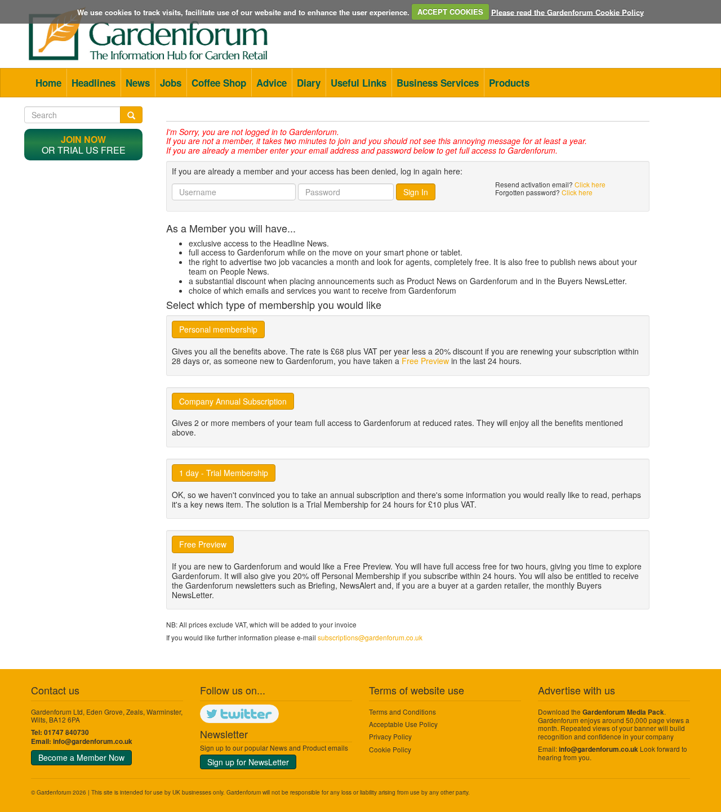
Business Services (438, 82)
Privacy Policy (390, 736)
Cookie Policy (390, 749)
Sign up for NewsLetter (248, 762)
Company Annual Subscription (233, 401)
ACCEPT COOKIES (450, 11)
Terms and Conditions (402, 711)
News (138, 82)
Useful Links (358, 82)
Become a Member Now (81, 757)
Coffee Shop (219, 82)
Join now (83, 139)
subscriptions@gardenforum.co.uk (370, 637)
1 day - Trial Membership (223, 472)
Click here (590, 184)
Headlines (93, 82)
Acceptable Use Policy (403, 724)
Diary (309, 82)
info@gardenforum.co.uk (92, 741)
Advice (271, 82)
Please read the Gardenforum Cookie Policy (567, 11)
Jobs (170, 82)
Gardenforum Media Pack (623, 712)
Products (509, 82)
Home (48, 82)
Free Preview (425, 360)
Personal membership (218, 329)
